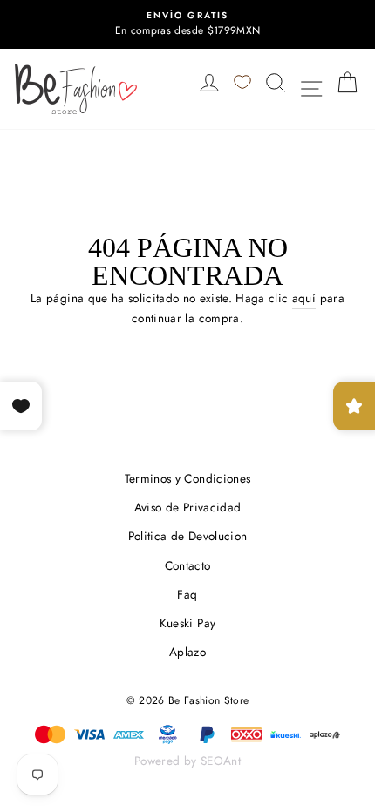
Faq (187, 594)
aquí (304, 298)
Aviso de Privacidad (187, 507)
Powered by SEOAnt (187, 760)
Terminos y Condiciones (187, 478)
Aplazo (187, 651)
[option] (187, 24)
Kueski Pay (187, 623)
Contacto (188, 565)
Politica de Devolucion (187, 536)
